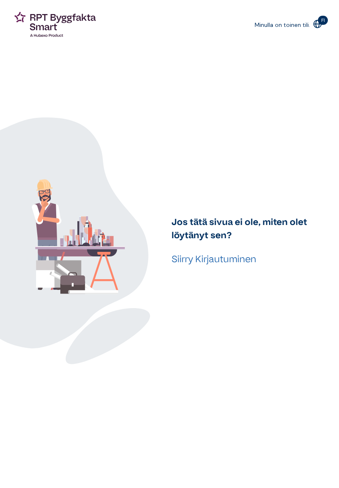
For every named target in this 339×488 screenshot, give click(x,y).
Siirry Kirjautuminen (214, 259)
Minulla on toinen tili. (282, 25)
